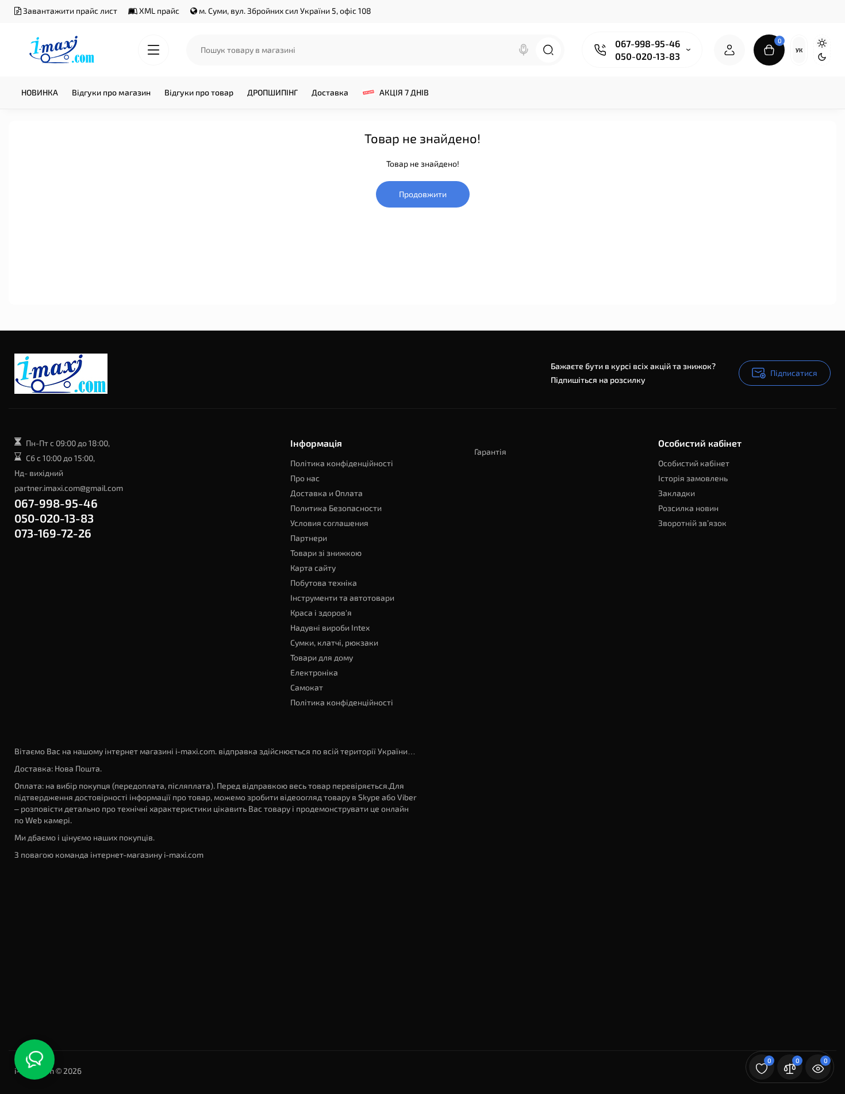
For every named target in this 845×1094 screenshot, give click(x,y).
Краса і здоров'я (321, 612)
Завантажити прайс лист (69, 11)
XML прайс (158, 11)
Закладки (676, 493)
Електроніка (314, 672)
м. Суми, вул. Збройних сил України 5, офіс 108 (284, 11)
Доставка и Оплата (326, 493)
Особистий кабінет (693, 463)
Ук (799, 50)
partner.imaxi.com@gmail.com (68, 488)
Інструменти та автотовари (342, 597)
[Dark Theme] (822, 57)
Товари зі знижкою (326, 553)
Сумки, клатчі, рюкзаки (334, 642)
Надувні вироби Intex (330, 627)
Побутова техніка (323, 583)
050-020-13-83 (647, 56)
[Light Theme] (822, 43)
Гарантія (490, 451)
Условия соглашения (329, 523)
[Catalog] (153, 50)
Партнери (308, 538)
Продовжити (423, 194)
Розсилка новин (688, 508)
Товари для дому (321, 657)
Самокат (306, 687)
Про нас (305, 478)
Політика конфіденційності (341, 463)
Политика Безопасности (336, 508)
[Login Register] (729, 50)
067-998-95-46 (647, 43)
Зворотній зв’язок (692, 523)
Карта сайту (313, 568)
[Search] (523, 50)
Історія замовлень (693, 478)
